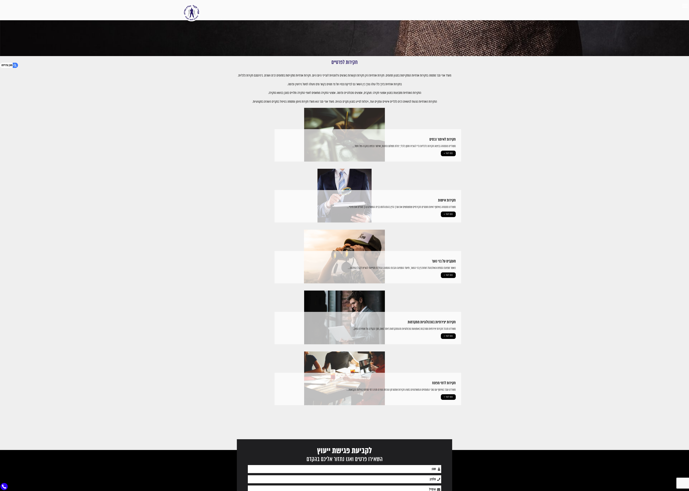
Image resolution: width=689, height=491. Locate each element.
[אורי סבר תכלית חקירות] (191, 13)
